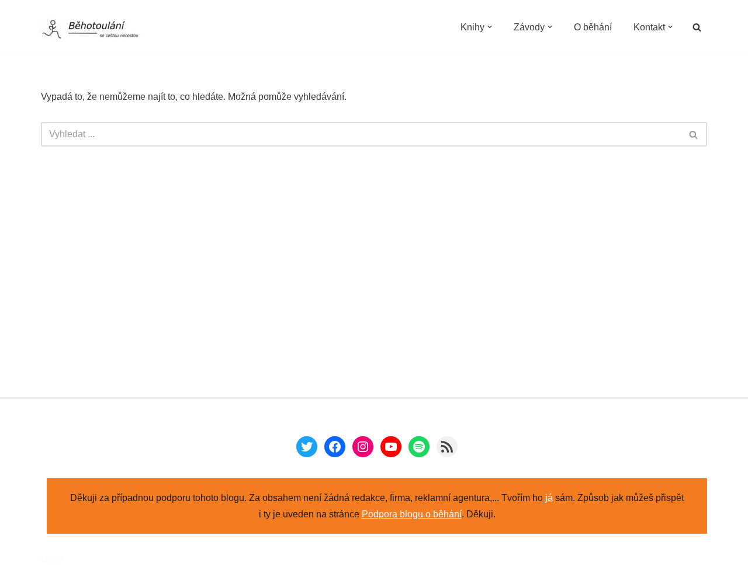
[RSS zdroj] (447, 446)
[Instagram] (362, 446)
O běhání (593, 27)
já (549, 498)
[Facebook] (334, 446)
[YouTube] (390, 446)
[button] (489, 27)
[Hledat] (696, 27)
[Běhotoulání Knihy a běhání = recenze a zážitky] (97, 30)
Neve (52, 559)
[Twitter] (306, 446)
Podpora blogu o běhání (412, 514)
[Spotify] (419, 446)
